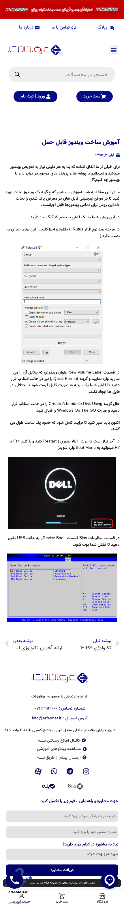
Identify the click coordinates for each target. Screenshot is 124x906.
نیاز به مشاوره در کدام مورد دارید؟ (90, 844)
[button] (113, 50)
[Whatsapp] (54, 771)
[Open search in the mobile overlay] (62, 74)
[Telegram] (70, 771)
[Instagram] (86, 771)
